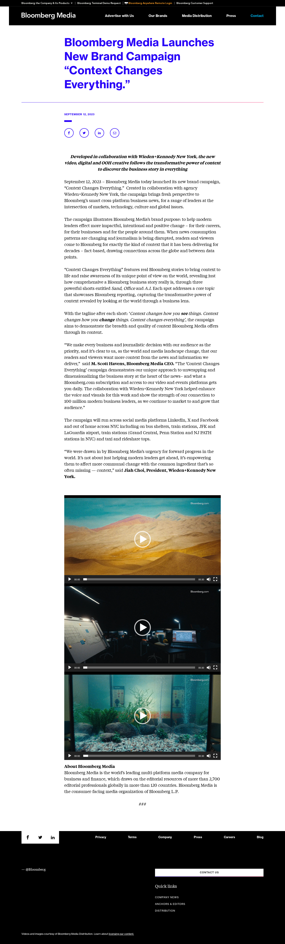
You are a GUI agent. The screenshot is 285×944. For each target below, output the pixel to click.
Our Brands (158, 16)
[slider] (139, 579)
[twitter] (40, 837)
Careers (229, 837)
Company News (167, 897)
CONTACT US (209, 872)
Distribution (165, 910)
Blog (260, 837)
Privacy (100, 837)
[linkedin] (53, 837)
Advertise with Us (119, 16)
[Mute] (209, 579)
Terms (132, 837)
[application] (142, 539)
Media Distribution (197, 16)
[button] (48, 3)
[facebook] (27, 837)
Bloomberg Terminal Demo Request (99, 3)
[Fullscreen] (215, 579)
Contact (257, 16)
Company (165, 837)
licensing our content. (121, 934)
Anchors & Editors (170, 904)
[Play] (70, 579)
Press (231, 16)
